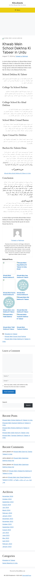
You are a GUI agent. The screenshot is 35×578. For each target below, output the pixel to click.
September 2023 (8, 527)
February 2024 (7, 513)
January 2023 (6, 546)
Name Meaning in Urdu (10, 563)
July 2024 (5, 507)
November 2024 (7, 496)
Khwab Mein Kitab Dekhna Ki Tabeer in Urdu (17, 173)
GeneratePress (26, 575)
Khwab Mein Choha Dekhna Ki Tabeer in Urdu (17, 420)
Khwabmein (17, 3)
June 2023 (5, 535)
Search (4, 402)
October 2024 (7, 499)
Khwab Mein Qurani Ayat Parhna (15, 336)
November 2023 (7, 521)
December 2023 (7, 518)
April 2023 (5, 541)
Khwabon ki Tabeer (11, 334)
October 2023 (7, 524)
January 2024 (6, 516)
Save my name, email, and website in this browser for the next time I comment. (16, 386)
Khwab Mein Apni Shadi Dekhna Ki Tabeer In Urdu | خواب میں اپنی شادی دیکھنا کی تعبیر (17, 480)
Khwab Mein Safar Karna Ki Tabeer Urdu (15, 433)
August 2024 (6, 505)
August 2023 (6, 530)
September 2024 (8, 502)
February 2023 (7, 544)
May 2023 (5, 538)
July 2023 (5, 532)
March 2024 (6, 510)
